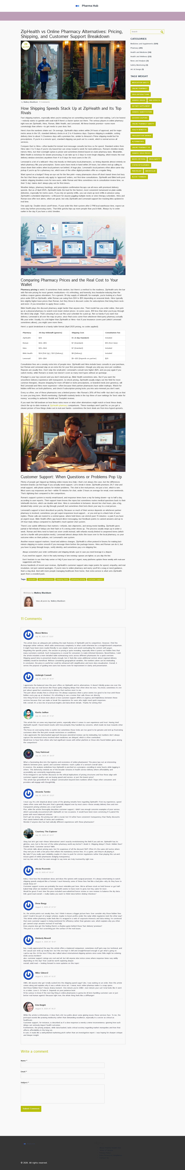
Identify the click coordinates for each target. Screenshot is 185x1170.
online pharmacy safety (143, 124)
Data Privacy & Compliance (110, 1155)
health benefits (139, 130)
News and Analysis (140, 61)
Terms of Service (106, 1150)
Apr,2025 (25, 47)
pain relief (136, 171)
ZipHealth (32, 579)
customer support (95, 579)
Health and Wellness (141, 56)
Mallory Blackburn (31, 102)
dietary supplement (141, 106)
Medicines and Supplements (144, 43)
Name (23, 1060)
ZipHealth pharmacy (58, 405)
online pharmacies (46, 579)
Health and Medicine (141, 52)
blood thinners (139, 177)
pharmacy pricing (78, 579)
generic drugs (138, 100)
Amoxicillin (150, 171)
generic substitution (142, 112)
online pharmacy (139, 88)
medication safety (140, 83)
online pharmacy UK (141, 147)
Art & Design (137, 69)
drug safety (154, 159)
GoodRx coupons (139, 118)
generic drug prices (141, 153)
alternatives (138, 142)
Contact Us (104, 1158)
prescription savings (141, 136)
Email (23, 1071)
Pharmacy (137, 48)
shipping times (62, 579)
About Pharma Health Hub (110, 1148)
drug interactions (140, 94)
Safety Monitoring (139, 65)
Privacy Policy (104, 1153)
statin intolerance (141, 165)
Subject (24, 1082)
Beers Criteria (138, 159)
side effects (154, 100)
